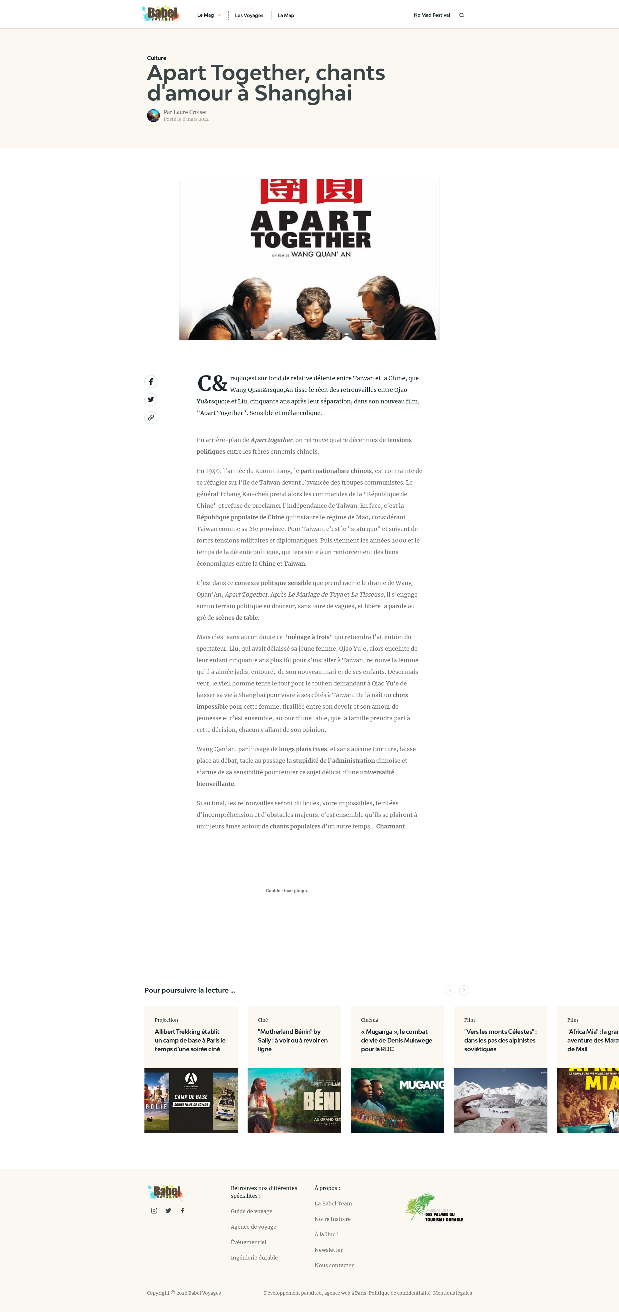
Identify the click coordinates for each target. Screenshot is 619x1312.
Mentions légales (452, 1293)
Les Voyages (249, 15)
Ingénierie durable (254, 1257)
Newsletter (329, 1250)
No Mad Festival (432, 15)
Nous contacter (334, 1265)
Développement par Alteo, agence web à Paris (315, 1293)
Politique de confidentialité (400, 1293)
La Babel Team (333, 1203)
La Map (286, 15)
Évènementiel (248, 1242)
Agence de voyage (253, 1226)
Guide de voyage (251, 1211)
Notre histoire (333, 1219)
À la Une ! (327, 1234)
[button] (450, 990)
